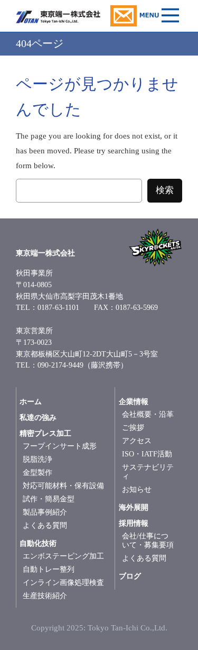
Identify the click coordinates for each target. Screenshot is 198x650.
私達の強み (38, 418)
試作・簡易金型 (48, 499)
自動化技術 (38, 543)
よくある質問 (45, 525)
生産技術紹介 (45, 596)
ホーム (31, 402)
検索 (165, 190)
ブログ (130, 576)
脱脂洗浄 (37, 459)
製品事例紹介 (45, 512)
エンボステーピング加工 (63, 556)
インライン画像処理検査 (63, 583)
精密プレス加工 (45, 433)
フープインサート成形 (60, 446)
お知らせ (137, 489)
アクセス (137, 441)
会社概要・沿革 (148, 414)
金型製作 (37, 473)
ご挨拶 (133, 428)
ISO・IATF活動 (147, 454)
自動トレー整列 (48, 569)
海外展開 (133, 507)
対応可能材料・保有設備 (63, 486)
